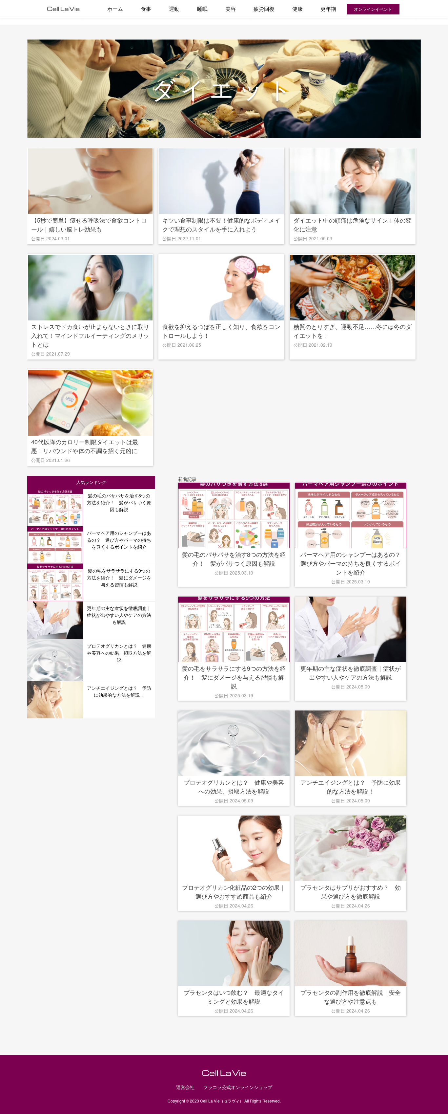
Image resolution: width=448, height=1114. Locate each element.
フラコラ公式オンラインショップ (237, 1087)
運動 (174, 8)
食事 (146, 8)
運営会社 (185, 1087)
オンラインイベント (373, 9)
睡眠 (202, 8)
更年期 (328, 8)
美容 (230, 8)
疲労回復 (264, 8)
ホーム (115, 8)
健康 (297, 8)
